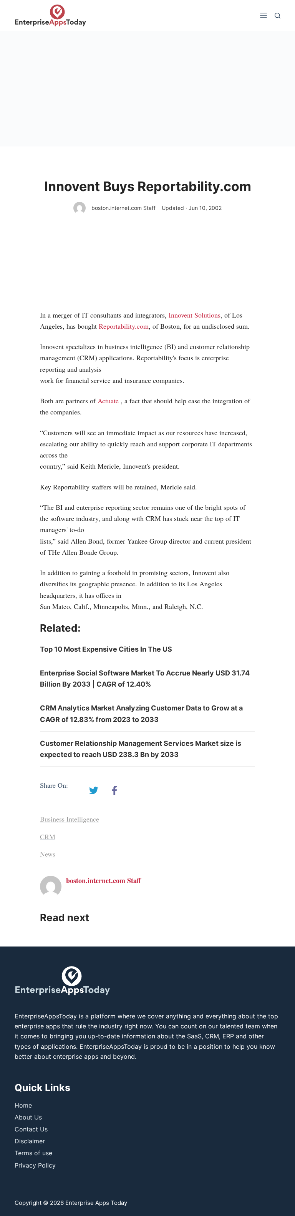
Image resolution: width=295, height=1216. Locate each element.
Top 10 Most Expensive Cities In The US (106, 649)
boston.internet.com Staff (123, 208)
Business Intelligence (69, 818)
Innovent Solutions (194, 314)
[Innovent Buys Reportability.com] (93, 790)
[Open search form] (277, 15)
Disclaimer (30, 1141)
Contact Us (31, 1129)
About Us (28, 1117)
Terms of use (33, 1153)
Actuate (108, 400)
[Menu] (263, 15)
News (47, 853)
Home (23, 1105)
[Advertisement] (147, 89)
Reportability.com (124, 326)
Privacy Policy (35, 1165)
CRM (47, 836)
